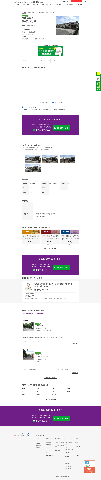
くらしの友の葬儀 (46, 4)
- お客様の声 (67, 452)
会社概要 (80, 4)
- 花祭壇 (47, 452)
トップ (17, 4)
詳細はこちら (74, 343)
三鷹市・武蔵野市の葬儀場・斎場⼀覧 (45, 7)
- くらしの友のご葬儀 (68, 441)
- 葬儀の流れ (38, 447)
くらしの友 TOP (16, 7)
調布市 (23, 391)
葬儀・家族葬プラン (55, 60)
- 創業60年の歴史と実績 (68, 442)
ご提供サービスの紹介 (49, 449)
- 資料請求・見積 (77, 441)
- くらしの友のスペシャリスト (69, 447)
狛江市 (38, 391)
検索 (86, 1)
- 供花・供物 (47, 457)
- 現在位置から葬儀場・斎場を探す (60, 446)
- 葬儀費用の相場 (48, 442)
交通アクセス (25, 60)
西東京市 (54, 388)
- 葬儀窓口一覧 (77, 442)
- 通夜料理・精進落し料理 (49, 455)
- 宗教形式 (66, 444)
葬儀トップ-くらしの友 (40, 435)
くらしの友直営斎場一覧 (50, 399)
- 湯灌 (46, 453)
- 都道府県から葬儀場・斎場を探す (60, 443)
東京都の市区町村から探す (32, 7)
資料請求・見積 (62, 128)
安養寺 (25, 320)
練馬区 (23, 394)
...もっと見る (37, 331)
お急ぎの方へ (77, 1)
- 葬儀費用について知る (49, 441)
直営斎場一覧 (57, 450)
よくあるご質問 (77, 446)
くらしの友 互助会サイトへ (64, 1)
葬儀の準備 (58, 4)
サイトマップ (77, 457)
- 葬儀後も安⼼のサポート (69, 449)
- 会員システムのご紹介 (39, 448)
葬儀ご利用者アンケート (79, 451)
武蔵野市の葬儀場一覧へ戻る (50, 377)
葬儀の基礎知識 (69, 4)
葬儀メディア (67, 456)
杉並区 (38, 394)
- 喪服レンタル (48, 458)
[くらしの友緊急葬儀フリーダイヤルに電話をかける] (36, 2)
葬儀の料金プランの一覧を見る (50, 248)
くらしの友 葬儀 (23, 7)
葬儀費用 (35, 4)
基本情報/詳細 (39, 60)
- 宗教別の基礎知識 (68, 468)
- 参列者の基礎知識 (68, 466)
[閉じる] (93, 461)
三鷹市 (53, 391)
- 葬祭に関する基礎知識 (68, 469)
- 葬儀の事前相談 (38, 445)
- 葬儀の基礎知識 (67, 463)
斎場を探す (26, 4)
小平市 (38, 388)
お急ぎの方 (38, 438)
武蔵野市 (24, 388)
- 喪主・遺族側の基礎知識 (69, 464)
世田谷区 (54, 394)
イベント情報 (77, 455)
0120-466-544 (43, 130)
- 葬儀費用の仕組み (48, 444)
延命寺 (25, 350)
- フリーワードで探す (58, 441)
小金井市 (69, 388)
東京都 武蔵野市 (27, 18)
